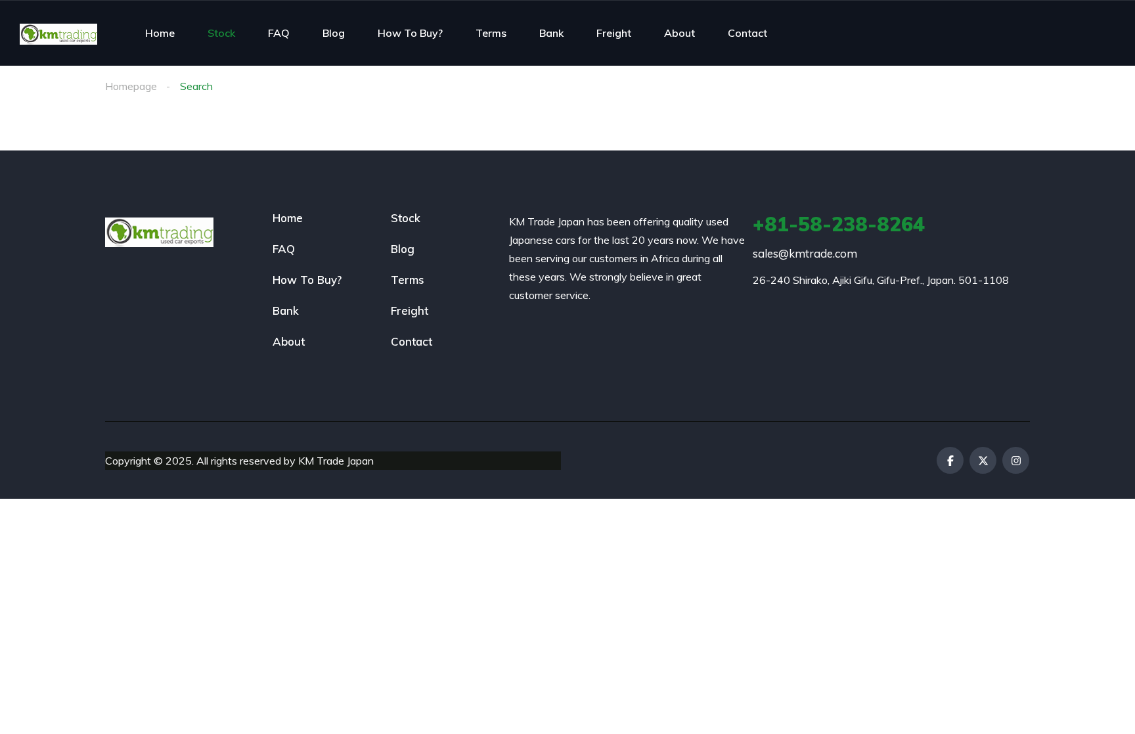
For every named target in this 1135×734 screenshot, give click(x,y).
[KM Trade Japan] (58, 32)
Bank (551, 32)
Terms (491, 32)
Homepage (131, 86)
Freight (613, 32)
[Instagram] (1015, 460)
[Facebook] (950, 460)
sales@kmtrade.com (805, 253)
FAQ (279, 32)
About (679, 32)
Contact (747, 32)
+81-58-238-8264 (839, 224)
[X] (982, 460)
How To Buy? (410, 32)
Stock (221, 32)
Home (160, 32)
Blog (334, 32)
